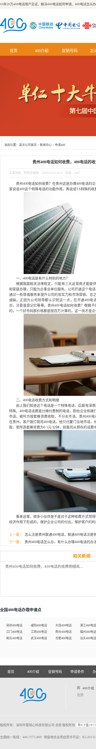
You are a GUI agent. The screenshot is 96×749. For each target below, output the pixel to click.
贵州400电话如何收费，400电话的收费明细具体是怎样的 (45, 566)
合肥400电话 (63, 638)
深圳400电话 (14, 625)
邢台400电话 (63, 632)
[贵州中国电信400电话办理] (69, 25)
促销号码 (70, 51)
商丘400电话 (14, 638)
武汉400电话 (39, 638)
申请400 (60, 145)
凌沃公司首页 (28, 145)
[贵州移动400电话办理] (43, 25)
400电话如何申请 (59, 4)
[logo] (33, 696)
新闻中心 (46, 145)
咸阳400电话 (39, 625)
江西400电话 (39, 632)
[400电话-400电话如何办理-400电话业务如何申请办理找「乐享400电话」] (13, 25)
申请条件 (77, 672)
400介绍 (41, 51)
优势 (80, 695)
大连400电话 (63, 625)
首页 (13, 51)
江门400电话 (14, 632)
